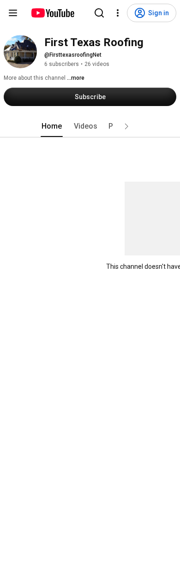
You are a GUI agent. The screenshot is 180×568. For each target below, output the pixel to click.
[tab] (52, 126)
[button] (126, 126)
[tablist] (90, 126)
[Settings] (117, 12)
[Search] (99, 12)
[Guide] (12, 12)
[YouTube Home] (52, 13)
